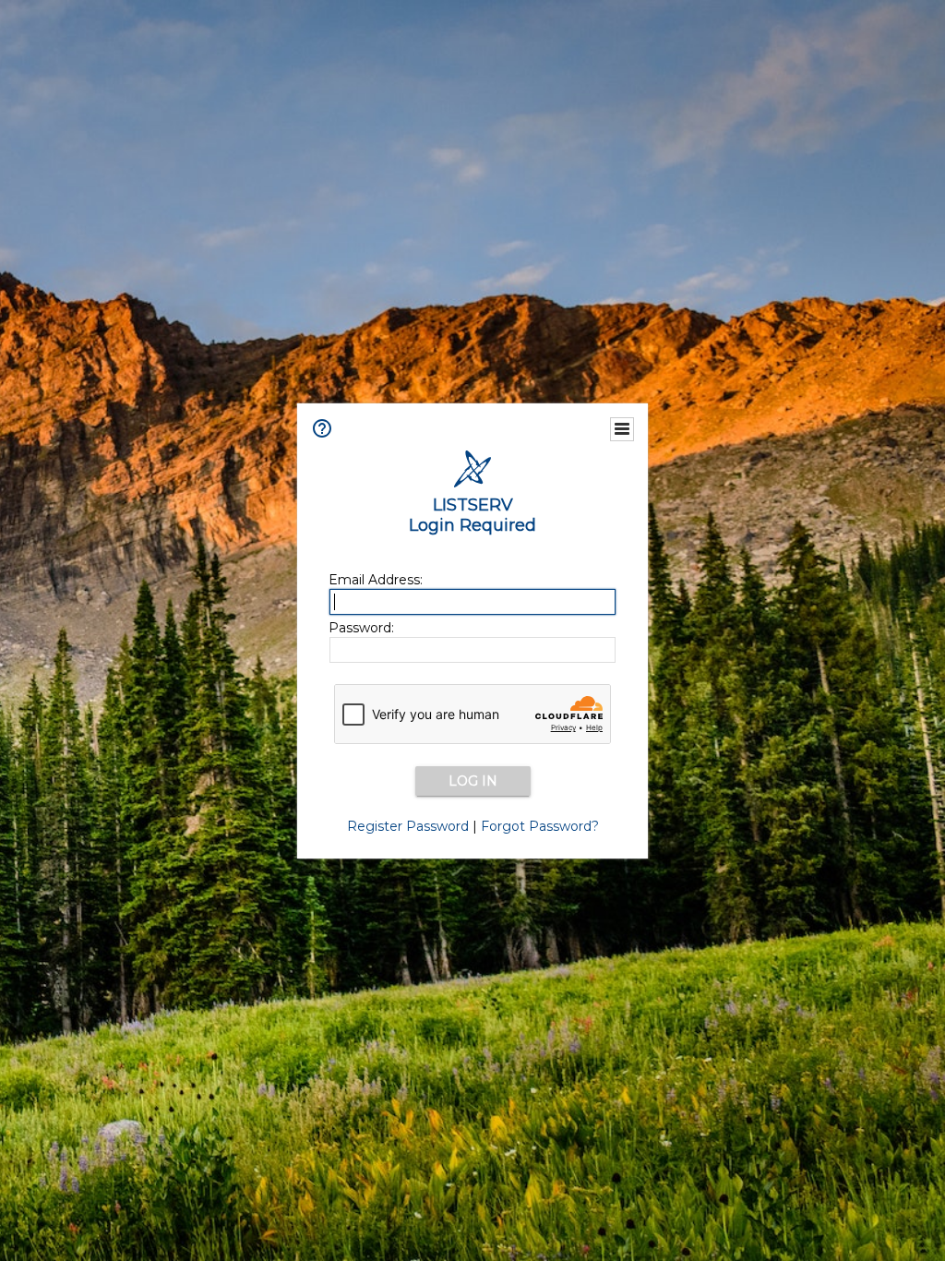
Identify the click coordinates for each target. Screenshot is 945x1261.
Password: (361, 627)
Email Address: (376, 579)
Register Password (408, 826)
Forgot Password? (540, 826)
